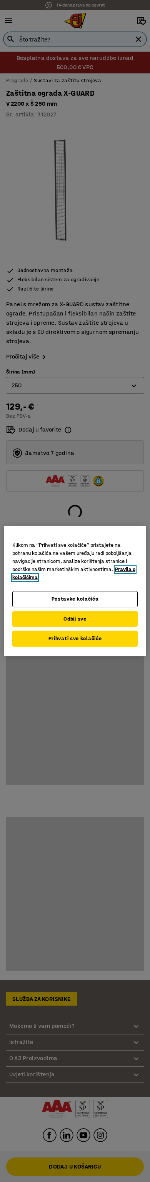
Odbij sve (74, 619)
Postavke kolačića (75, 599)
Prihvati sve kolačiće (75, 638)
